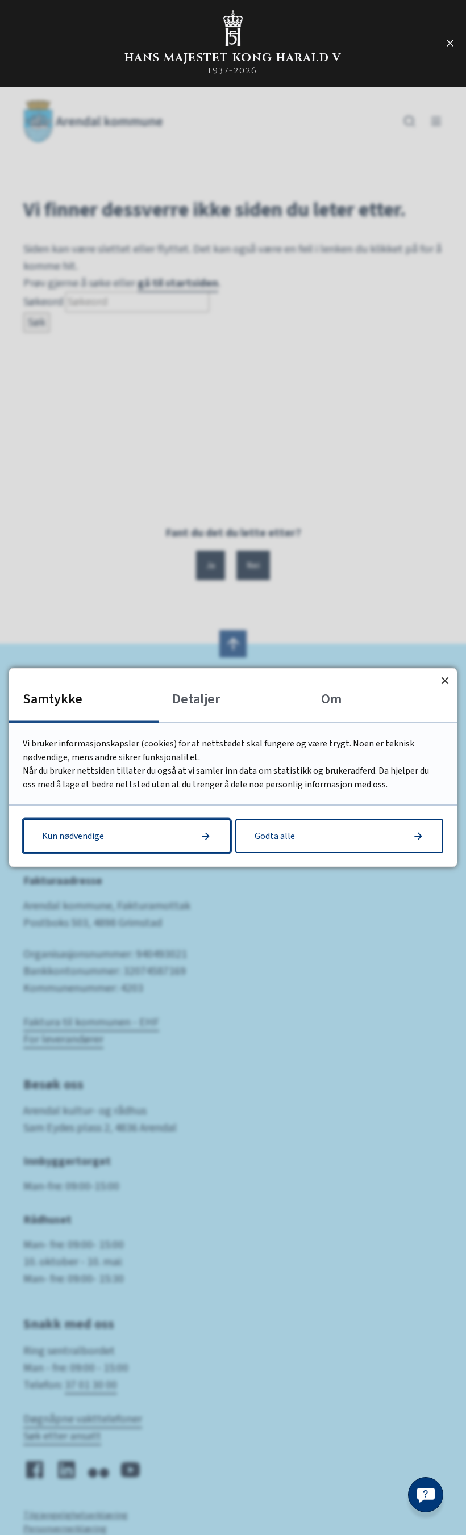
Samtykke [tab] (52, 699)
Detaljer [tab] (196, 699)
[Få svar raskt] (425, 1494)
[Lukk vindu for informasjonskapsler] (444, 680)
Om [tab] (331, 699)
